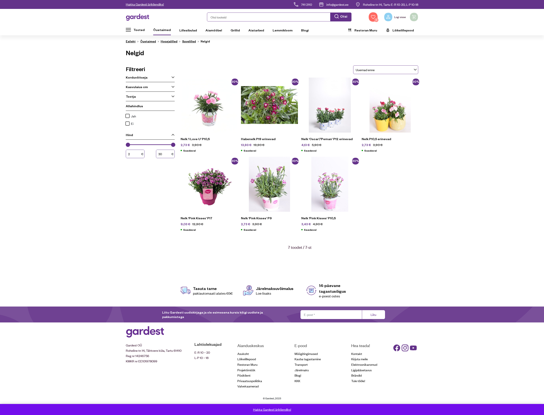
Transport (301, 364)
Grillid (235, 30)
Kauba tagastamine (308, 359)
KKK (297, 380)
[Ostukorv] (414, 17)
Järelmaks (302, 370)
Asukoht (243, 353)
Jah (133, 116)
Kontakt (356, 353)
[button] (279, 17)
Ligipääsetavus (361, 370)
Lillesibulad (188, 30)
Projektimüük (246, 370)
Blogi (305, 30)
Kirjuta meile (359, 359)
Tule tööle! (358, 380)
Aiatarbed (256, 30)
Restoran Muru (365, 30)
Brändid (356, 375)
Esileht (131, 41)
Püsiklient (244, 375)
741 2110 (306, 4)
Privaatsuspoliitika (249, 380)
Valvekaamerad (248, 386)
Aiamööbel (213, 30)
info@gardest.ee (337, 4)
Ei (132, 123)
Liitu (373, 314)
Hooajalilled (169, 41)
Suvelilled (189, 41)
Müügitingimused (306, 353)
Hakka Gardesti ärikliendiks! (145, 4)
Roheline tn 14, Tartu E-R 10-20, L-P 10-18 (390, 4)
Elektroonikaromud (364, 364)
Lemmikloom (283, 30)
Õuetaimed (162, 30)
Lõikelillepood (403, 30)
